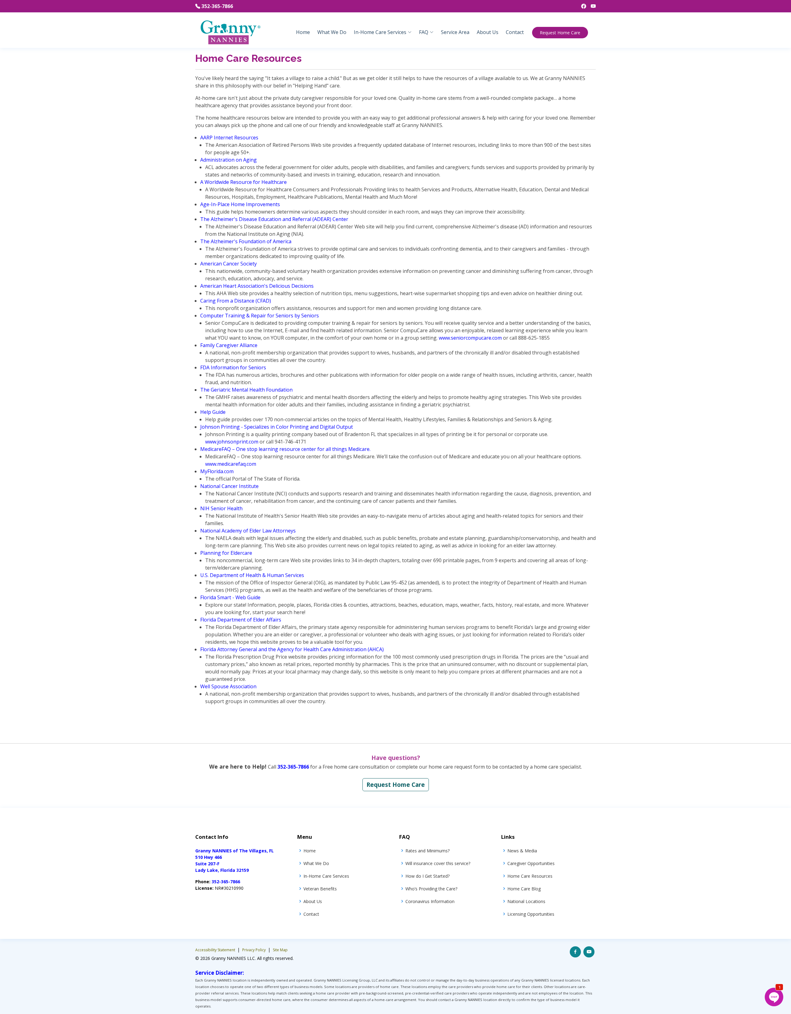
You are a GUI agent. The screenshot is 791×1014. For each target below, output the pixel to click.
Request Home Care (560, 33)
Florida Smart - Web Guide (230, 597)
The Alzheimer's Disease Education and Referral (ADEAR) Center (274, 219)
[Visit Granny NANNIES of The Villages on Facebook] (575, 951)
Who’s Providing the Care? (431, 889)
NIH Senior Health (221, 508)
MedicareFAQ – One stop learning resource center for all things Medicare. (285, 449)
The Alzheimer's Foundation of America (245, 241)
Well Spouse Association (228, 686)
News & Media (522, 851)
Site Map (280, 949)
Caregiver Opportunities (531, 863)
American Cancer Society (228, 263)
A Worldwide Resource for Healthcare (243, 182)
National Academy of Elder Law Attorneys (248, 530)
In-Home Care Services (326, 876)
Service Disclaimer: (219, 972)
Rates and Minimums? (427, 851)
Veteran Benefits (320, 889)
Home (303, 32)
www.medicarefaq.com (230, 463)
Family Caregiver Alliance (228, 345)
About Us (487, 32)
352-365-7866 (217, 6)
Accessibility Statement (215, 949)
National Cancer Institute (229, 486)
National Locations (526, 901)
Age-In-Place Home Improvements (240, 204)
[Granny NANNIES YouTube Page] (591, 6)
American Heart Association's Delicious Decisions (257, 285)
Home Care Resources (529, 876)
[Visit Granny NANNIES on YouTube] (588, 951)
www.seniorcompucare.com (470, 337)
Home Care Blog (524, 889)
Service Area (455, 32)
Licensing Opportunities (530, 914)
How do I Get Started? (427, 876)
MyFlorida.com (217, 471)
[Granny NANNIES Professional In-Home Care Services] (230, 31)
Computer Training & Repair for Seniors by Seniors (259, 315)
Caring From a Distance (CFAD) (235, 300)
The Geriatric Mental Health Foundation (246, 389)
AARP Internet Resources (229, 137)
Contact (515, 32)
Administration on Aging (228, 159)
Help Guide (213, 412)
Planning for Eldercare (226, 552)
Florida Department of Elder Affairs (240, 619)
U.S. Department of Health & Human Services (252, 575)
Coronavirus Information (430, 901)
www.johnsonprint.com (231, 441)
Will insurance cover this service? (437, 863)
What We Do (331, 32)
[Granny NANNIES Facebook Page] (581, 6)
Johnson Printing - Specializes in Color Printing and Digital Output (276, 426)
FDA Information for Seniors (233, 367)
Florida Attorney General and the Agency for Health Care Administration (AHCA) (292, 649)
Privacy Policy (254, 949)
